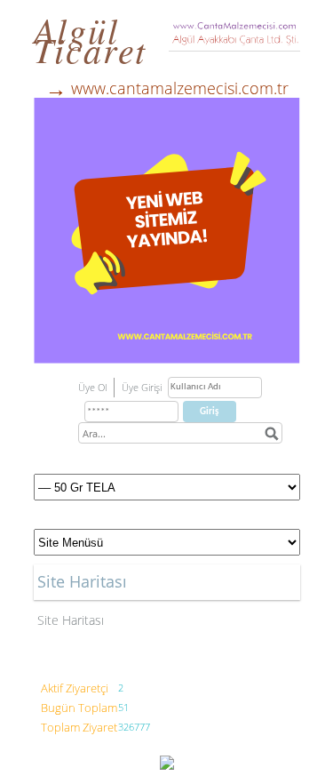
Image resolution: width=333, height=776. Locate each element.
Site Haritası (70, 620)
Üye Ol (92, 387)
